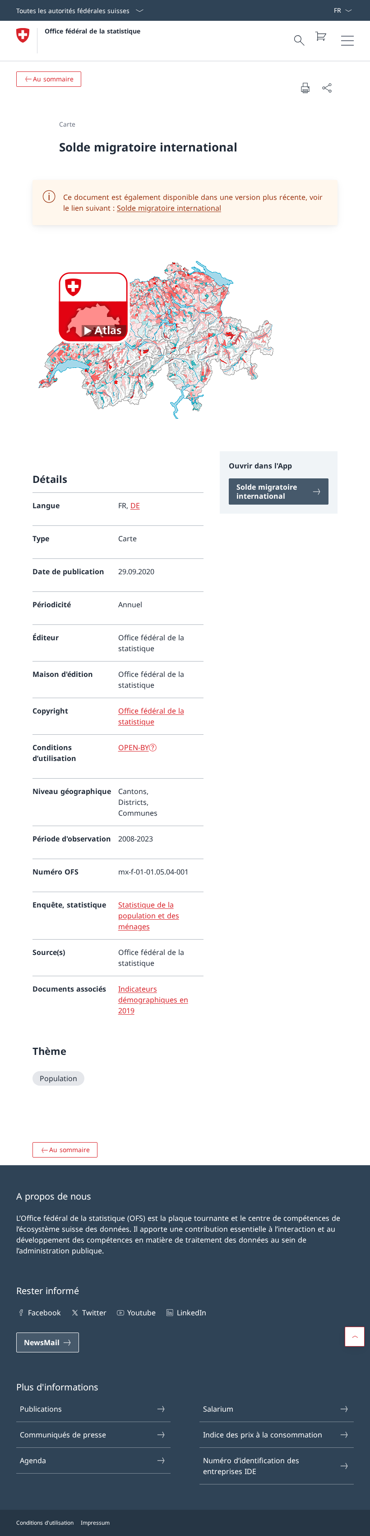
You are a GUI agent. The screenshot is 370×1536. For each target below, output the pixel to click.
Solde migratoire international (169, 208)
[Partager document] (327, 88)
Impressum (95, 1523)
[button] (355, 1337)
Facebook (44, 1313)
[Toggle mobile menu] (347, 40)
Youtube (141, 1313)
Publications (41, 1409)
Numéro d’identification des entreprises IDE (251, 1466)
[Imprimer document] (305, 88)
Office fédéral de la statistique (92, 31)
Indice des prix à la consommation (262, 1435)
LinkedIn (191, 1313)
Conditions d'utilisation (45, 1523)
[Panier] (320, 36)
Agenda (33, 1460)
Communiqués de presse (63, 1435)
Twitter (94, 1313)
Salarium (218, 1409)
